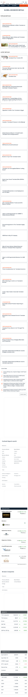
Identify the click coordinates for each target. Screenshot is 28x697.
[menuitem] (8, 451)
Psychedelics (16, 484)
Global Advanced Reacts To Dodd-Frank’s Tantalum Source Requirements (12, 133)
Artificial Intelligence (6, 473)
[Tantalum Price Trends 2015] (4, 58)
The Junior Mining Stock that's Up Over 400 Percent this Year (13, 68)
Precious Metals (5, 449)
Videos (3, 3)
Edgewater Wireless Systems (7, 540)
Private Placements (19, 3)
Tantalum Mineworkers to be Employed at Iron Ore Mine (13, 191)
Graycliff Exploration (7, 546)
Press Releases (12, 3)
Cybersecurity (5, 475)
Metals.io (4, 521)
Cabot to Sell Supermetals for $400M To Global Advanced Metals (12, 214)
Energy (3, 463)
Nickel (15, 453)
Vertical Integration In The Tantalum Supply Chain (13, 225)
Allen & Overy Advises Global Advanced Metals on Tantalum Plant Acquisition (12, 247)
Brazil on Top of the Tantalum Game (11, 156)
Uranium (4, 465)
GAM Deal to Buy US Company (9, 235)
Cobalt (3, 459)
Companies (7, 3)
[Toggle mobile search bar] (23, 2)
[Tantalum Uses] (4, 76)
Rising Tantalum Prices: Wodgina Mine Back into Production (13, 340)
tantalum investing (6, 23)
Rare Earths (16, 459)
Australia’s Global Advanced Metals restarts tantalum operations (13, 362)
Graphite (4, 461)
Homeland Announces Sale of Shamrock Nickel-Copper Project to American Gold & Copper (14, 380)
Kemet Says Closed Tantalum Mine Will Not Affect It (13, 180)
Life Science (14, 5)
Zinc (15, 455)
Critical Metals (17, 457)
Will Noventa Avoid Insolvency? (10, 144)
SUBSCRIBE (25, 3)
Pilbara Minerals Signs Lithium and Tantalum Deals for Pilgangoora (13, 37)
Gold (3, 451)
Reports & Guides (23, 5)
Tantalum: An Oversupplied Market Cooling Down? (13, 169)
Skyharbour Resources (7, 530)
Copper (15, 451)
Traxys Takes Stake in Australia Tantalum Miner (12, 292)
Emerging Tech (17, 475)
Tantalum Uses (12, 76)
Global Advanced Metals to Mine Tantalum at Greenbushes (13, 26)
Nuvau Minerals (5, 555)
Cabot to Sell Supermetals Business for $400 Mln (13, 258)
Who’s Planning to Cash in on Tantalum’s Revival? (12, 281)
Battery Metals (5, 455)
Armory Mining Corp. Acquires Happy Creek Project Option (14, 372)
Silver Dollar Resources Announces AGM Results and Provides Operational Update (14, 376)
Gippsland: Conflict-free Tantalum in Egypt (13, 110)
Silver (3, 453)
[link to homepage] (5, 2)
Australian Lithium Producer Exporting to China (12, 304)
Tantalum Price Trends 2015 (16, 58)
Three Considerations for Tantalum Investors (13, 269)
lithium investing (6, 35)
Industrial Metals (18, 461)
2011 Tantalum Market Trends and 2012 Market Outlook (12, 203)
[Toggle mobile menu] (1, 2)
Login (26, 2)
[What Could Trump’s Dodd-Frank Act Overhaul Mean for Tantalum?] (4, 45)
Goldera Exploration (7, 511)
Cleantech (16, 473)
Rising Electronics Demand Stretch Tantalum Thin (13, 316)
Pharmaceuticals (17, 486)
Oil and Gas (4, 467)
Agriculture (16, 463)
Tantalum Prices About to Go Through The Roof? (13, 328)
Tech (8, 5)
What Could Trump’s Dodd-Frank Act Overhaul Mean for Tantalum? (17, 46)
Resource (2, 5)
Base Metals (17, 449)
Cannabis (4, 486)
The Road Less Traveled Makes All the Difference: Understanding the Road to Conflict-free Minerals (12, 100)
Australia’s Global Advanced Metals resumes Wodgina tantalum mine (13, 351)
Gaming (3, 477)
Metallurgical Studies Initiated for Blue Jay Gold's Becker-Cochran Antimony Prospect (14, 390)
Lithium (3, 457)
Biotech (3, 484)
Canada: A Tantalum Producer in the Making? (13, 122)
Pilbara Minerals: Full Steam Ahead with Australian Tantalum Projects (12, 87)
